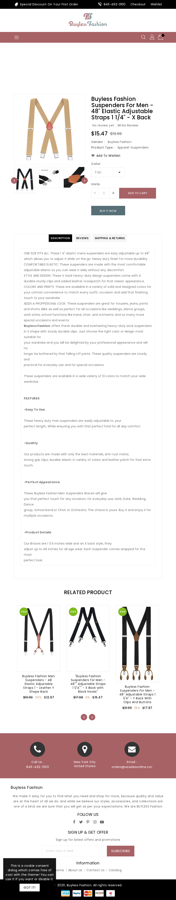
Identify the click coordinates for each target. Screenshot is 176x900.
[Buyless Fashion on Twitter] (81, 821)
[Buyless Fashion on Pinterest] (88, 821)
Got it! (30, 887)
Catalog (115, 870)
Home (88, 72)
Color (96, 163)
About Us (75, 870)
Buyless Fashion (27, 787)
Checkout (138, 4)
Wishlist (156, 4)
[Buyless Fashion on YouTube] (102, 821)
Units (95, 184)
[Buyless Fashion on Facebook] (74, 821)
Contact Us (95, 870)
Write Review (127, 125)
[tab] (60, 238)
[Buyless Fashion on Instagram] (95, 821)
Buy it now (108, 211)
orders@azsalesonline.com (132, 767)
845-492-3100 (114, 4)
